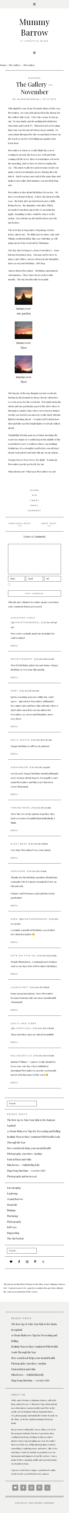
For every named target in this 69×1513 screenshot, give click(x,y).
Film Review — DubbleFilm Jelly (23, 1165)
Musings (34, 78)
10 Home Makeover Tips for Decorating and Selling (34, 1131)
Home (3, 64)
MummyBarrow (28, 99)
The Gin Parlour (15, 1238)
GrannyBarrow (15, 1199)
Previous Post (20, 523)
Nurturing (12, 1216)
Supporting (13, 1233)
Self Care (12, 1227)
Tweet (34, 500)
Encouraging (14, 1187)
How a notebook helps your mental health (29, 1148)
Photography (14, 1221)
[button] (34, 4)
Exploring (12, 1193)
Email (34, 505)
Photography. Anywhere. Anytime (24, 1153)
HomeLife (12, 1204)
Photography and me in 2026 (22, 1176)
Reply (14, 646)
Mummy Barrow (34, 26)
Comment (34, 510)
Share (34, 490)
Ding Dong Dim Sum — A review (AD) (26, 1170)
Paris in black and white (19, 1159)
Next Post (49, 523)
